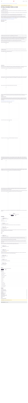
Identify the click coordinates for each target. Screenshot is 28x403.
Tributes (14, 297)
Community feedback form (3, 285)
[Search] (25, 1)
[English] (13, 1)
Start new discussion (3, 276)
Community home (2, 277)
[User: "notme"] (1, 223)
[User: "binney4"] (1, 227)
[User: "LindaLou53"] (1, 9)
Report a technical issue (3, 286)
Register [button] (15, 215)
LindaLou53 (3, 8)
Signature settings (2, 274)
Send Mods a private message (3, 275)
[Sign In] (26, 1)
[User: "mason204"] (1, 249)
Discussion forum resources (14, 298)
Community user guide (3, 283)
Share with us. (11, 5)
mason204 (3, 249)
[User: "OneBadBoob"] (1, 218)
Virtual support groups (3, 284)
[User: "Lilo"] (1, 259)
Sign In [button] (12, 215)
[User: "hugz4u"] (1, 255)
